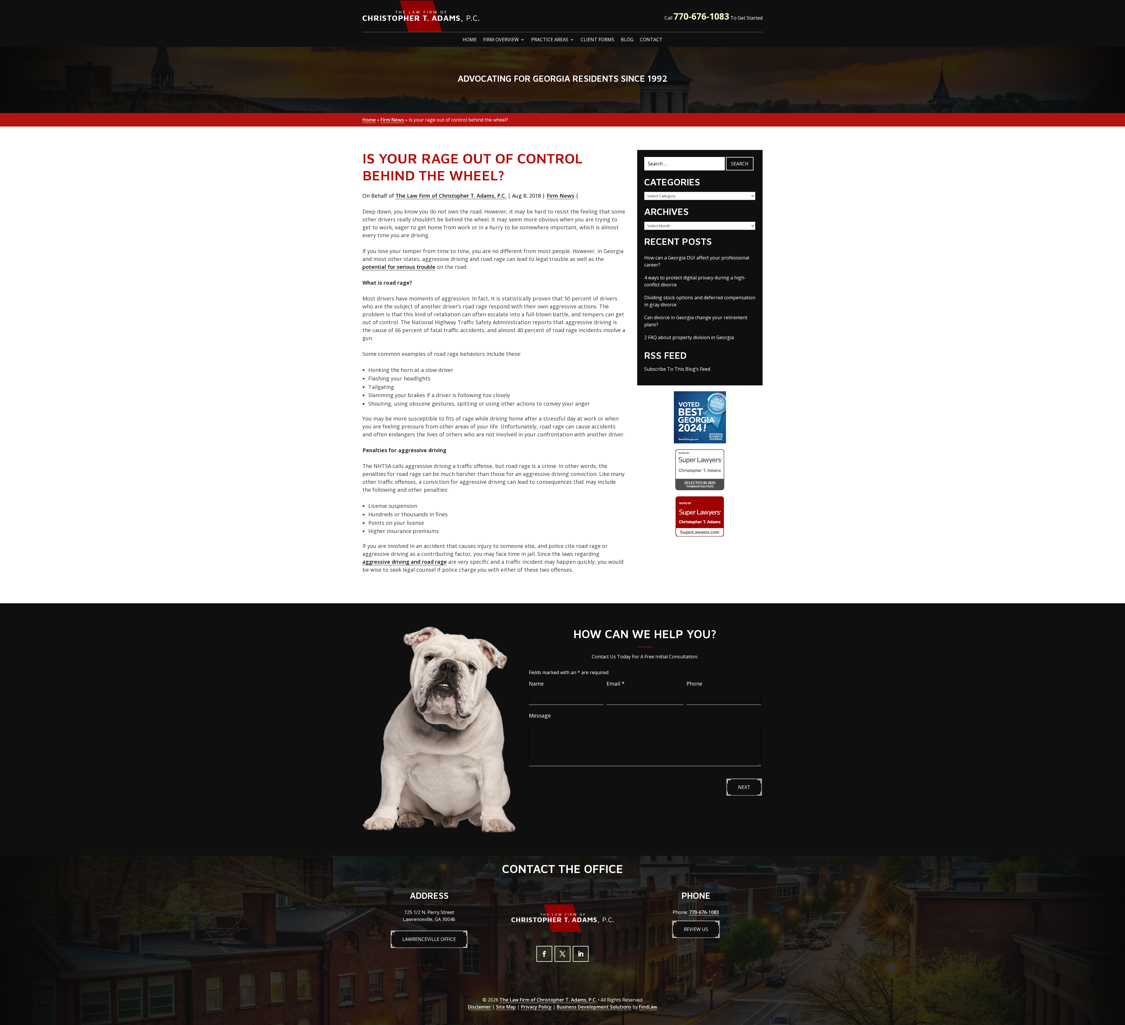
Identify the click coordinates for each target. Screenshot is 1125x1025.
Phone (694, 683)
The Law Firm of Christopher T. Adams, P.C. (451, 195)
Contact (651, 40)
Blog (627, 40)
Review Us (696, 929)
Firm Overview (501, 40)
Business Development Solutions (594, 1007)
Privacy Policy (536, 1007)
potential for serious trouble (398, 266)
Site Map (506, 1007)
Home (470, 40)
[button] (1119, 982)
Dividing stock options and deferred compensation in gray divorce (699, 301)
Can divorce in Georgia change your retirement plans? (695, 321)
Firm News (560, 195)
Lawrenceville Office (429, 939)
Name (536, 683)
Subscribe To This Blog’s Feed (677, 369)
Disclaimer (479, 1007)
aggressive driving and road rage (404, 561)
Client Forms (597, 40)
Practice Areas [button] (549, 40)
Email (615, 683)
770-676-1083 (701, 16)
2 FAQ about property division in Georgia (689, 337)
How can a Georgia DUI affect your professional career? (696, 261)
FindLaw (648, 1007)
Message (540, 715)
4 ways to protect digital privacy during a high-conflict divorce (695, 281)
